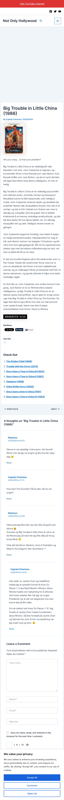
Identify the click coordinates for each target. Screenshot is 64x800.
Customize (32, 785)
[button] (41, 21)
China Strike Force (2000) (20, 386)
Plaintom (12, 437)
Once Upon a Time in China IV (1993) (25, 396)
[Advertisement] (32, 60)
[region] (32, 774)
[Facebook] (50, 11)
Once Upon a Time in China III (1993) (25, 371)
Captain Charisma (17, 477)
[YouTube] (59, 11)
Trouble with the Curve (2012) (22, 366)
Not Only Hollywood (20, 21)
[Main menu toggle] (57, 21)
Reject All (32, 793)
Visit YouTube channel (32, 3)
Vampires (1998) (15, 381)
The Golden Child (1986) (19, 361)
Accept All (32, 777)
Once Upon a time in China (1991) (23, 391)
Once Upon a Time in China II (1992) (25, 376)
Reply (9, 462)
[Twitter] (55, 11)
